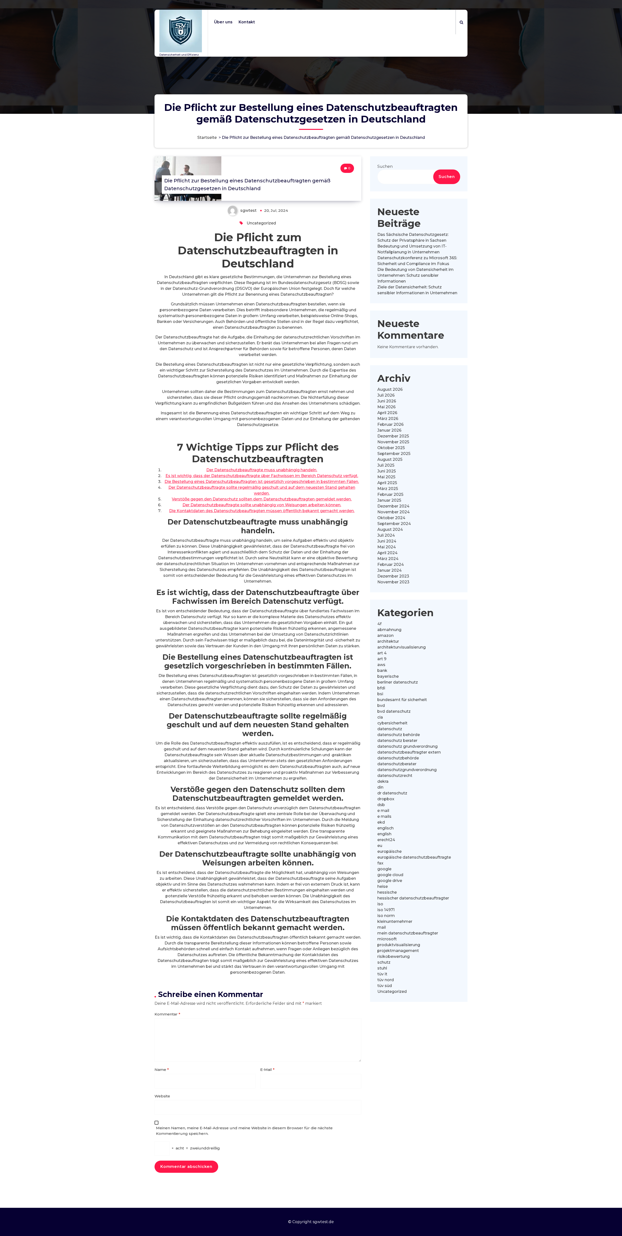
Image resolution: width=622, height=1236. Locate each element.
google (384, 869)
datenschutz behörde (398, 734)
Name (162, 1069)
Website (162, 1096)
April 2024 (387, 553)
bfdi (381, 688)
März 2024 (387, 558)
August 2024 (390, 529)
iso (380, 904)
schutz (383, 962)
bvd (381, 705)
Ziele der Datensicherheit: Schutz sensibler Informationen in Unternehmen (417, 290)
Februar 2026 (390, 424)
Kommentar (167, 1014)
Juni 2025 (386, 471)
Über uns (223, 22)
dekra (383, 781)
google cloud (390, 874)
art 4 (382, 653)
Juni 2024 (386, 541)
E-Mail (267, 1069)
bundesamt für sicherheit (402, 699)
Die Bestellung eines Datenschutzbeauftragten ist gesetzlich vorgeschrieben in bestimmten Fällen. (261, 481)
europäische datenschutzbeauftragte (414, 857)
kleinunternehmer (394, 921)
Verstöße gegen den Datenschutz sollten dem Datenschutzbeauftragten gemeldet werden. (262, 499)
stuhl (382, 968)
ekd (381, 822)
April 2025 (387, 482)
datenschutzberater (396, 764)
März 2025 (387, 488)
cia (380, 717)
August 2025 (389, 459)
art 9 (381, 659)
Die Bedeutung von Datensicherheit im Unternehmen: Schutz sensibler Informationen (415, 275)
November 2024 (393, 512)
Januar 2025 (389, 500)
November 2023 (393, 582)
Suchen (385, 166)
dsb (381, 804)
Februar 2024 (390, 564)
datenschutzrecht (394, 775)
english (384, 834)
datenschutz (389, 729)
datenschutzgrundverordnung (407, 769)
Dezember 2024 (393, 506)
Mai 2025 (386, 477)
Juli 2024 (386, 535)
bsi (380, 694)
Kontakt (247, 22)
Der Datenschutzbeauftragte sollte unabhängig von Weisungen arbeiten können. (261, 505)
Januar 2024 (389, 570)
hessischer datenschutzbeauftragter (413, 898)
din (380, 787)
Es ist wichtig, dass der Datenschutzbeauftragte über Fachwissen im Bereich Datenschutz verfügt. (261, 475)
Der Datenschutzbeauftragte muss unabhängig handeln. (261, 470)
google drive (389, 880)
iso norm (386, 915)
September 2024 (394, 523)
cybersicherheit (392, 723)
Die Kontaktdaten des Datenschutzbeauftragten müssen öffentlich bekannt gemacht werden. (261, 510)
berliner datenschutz (397, 682)
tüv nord (385, 980)
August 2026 (390, 389)
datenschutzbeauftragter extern (409, 752)
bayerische (388, 676)
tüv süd (384, 985)
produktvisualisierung (398, 945)
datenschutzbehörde (398, 758)
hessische (387, 892)
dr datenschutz (392, 793)
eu (379, 845)
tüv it (382, 974)
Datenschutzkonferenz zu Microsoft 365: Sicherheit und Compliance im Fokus (417, 261)
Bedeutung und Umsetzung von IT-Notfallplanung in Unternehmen (412, 249)
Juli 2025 (385, 465)
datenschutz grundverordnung (407, 746)
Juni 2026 (386, 401)
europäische (389, 851)
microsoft (387, 939)
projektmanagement (398, 950)
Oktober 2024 (391, 518)
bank (382, 670)
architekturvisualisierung (401, 647)
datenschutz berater (397, 740)
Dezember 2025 (393, 436)
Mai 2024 (386, 547)
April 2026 (387, 412)
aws (381, 664)
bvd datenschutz (394, 711)
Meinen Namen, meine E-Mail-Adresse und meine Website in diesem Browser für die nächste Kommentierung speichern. (244, 1131)
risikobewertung (393, 956)
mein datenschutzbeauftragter (407, 933)
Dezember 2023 (393, 576)
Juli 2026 (386, 395)
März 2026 (387, 418)
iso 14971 (386, 909)
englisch (385, 828)
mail (381, 927)
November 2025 (393, 442)
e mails (384, 816)
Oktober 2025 (391, 447)
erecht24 (386, 839)
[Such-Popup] (461, 22)
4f (379, 624)
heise (382, 886)
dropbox (385, 799)
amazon (385, 635)
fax (380, 863)
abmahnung (389, 629)
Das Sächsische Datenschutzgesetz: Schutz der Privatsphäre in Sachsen (413, 237)
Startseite (207, 137)
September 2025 (393, 453)
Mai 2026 (386, 407)
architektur (388, 641)
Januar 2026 (389, 430)
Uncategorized (261, 223)
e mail (383, 810)
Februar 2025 (390, 494)
